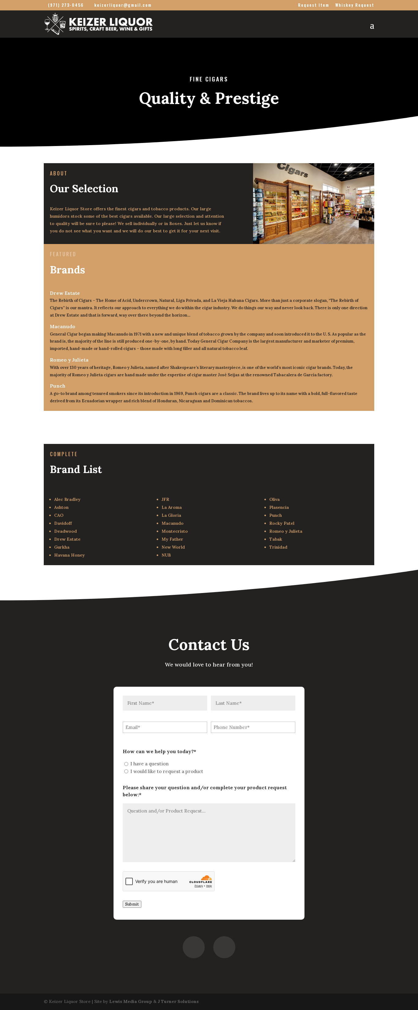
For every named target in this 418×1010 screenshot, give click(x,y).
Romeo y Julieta (69, 360)
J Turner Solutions (178, 1001)
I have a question (149, 764)
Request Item (313, 5)
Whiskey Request (354, 5)
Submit (132, 904)
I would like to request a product (166, 771)
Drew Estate (65, 293)
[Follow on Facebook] (194, 947)
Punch (57, 386)
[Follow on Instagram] (224, 947)
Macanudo (62, 326)
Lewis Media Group (130, 1001)
